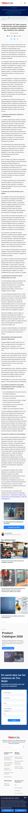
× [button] (26, 797)
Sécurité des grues (8, 776)
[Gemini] (17, 39)
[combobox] (24, 797)
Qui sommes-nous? (19, 793)
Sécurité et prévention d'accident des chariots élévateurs (8, 758)
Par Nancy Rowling (14, 33)
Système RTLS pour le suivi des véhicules (19, 767)
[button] (14, 808)
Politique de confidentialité (7, 784)
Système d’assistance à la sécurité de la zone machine (8, 764)
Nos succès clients (18, 787)
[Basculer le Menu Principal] (25, 3)
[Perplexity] (14, 39)
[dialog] (14, 804)
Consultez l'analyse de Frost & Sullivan (13, 12)
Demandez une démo (14, 527)
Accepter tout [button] (7, 810)
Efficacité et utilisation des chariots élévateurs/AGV (19, 763)
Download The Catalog (8, 648)
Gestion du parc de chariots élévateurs (19, 757)
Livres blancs (17, 790)
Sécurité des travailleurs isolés (7, 769)
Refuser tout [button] (21, 810)
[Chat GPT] (11, 39)
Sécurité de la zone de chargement (8, 773)
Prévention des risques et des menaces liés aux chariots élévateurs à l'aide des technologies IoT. (14, 496)
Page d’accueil (4, 17)
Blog (9, 17)
